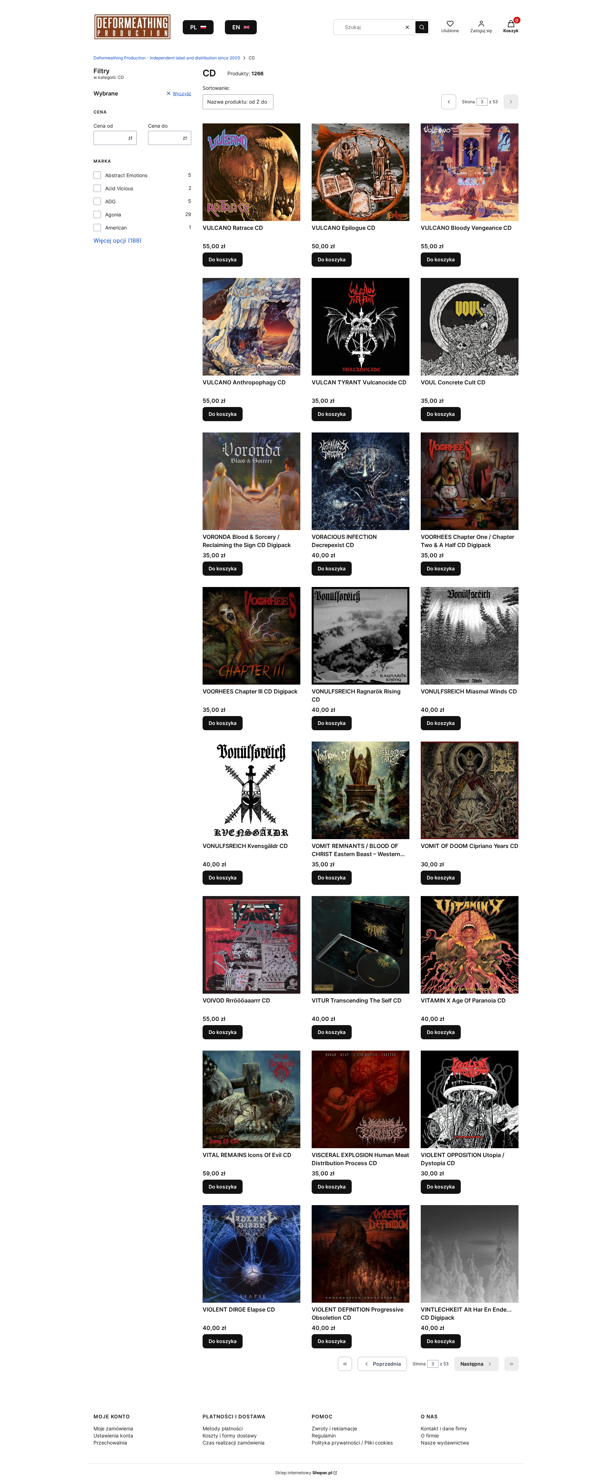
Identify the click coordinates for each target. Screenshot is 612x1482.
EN (236, 27)
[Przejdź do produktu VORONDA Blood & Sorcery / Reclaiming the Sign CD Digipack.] (251, 481)
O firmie (430, 1435)
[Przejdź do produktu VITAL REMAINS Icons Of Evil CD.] (251, 1099)
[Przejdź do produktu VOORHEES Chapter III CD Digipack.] (251, 636)
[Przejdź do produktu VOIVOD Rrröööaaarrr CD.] (251, 945)
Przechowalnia (110, 1443)
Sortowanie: (216, 88)
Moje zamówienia (113, 1428)
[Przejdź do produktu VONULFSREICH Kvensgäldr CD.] (251, 790)
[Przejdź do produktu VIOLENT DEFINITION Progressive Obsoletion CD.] (360, 1254)
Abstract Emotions (126, 175)
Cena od (103, 126)
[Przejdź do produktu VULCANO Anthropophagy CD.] (251, 327)
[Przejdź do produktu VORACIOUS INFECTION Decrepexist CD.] (360, 481)
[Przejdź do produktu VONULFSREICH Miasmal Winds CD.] (469, 636)
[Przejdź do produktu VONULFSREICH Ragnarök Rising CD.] (360, 636)
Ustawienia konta (113, 1435)
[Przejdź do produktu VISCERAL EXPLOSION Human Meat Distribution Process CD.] (360, 1099)
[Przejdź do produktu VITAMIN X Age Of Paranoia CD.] (469, 945)
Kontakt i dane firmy (444, 1428)
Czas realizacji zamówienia (234, 1443)
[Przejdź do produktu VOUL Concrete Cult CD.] (469, 327)
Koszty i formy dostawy (230, 1435)
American (116, 228)
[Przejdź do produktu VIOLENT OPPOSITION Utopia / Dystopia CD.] (469, 1099)
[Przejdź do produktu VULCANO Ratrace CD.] (251, 172)
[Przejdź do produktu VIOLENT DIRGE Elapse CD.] (251, 1254)
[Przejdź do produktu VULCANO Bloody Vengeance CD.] (469, 172)
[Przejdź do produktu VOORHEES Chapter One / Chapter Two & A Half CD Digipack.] (469, 481)
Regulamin (324, 1435)
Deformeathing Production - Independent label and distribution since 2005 (167, 57)
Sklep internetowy (303, 1472)
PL (193, 27)
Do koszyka (223, 259)
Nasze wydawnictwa (445, 1443)
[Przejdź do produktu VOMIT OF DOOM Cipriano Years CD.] (469, 790)
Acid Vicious (119, 188)
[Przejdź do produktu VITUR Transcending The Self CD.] (360, 945)
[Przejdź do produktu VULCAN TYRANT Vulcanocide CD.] (360, 327)
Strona (468, 101)
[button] (421, 27)
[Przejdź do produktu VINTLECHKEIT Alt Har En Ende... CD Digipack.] (469, 1254)
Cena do (158, 126)
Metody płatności (223, 1428)
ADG (110, 201)
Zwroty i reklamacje (334, 1428)
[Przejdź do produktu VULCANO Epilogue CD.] (360, 172)
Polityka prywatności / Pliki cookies (352, 1443)
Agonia (113, 214)
